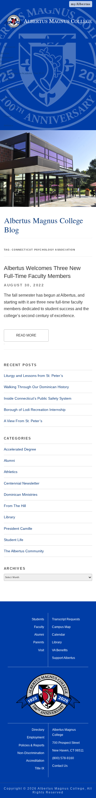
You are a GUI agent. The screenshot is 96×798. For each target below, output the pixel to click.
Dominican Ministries (20, 494)
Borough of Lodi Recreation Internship (35, 410)
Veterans (4, 53)
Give (2, 65)
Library (9, 517)
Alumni (7, 116)
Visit (41, 650)
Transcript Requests (66, 619)
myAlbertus (80, 4)
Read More (26, 335)
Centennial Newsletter (21, 483)
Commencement (9, 69)
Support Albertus (63, 658)
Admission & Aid (12, 89)
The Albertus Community (24, 551)
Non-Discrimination (30, 753)
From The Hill (15, 506)
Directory (5, 61)
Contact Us (60, 766)
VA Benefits (60, 650)
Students (38, 619)
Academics (10, 80)
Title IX (39, 768)
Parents (38, 642)
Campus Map (61, 627)
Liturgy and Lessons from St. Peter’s (33, 376)
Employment (6, 57)
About (7, 98)
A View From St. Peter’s (23, 421)
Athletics (8, 125)
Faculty (39, 627)
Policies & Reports (31, 745)
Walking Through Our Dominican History (36, 387)
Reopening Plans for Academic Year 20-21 (22, 73)
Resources (9, 47)
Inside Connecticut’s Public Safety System (37, 398)
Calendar (58, 634)
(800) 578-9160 (63, 758)
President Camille (18, 528)
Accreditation (35, 760)
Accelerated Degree (20, 449)
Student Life (10, 107)
